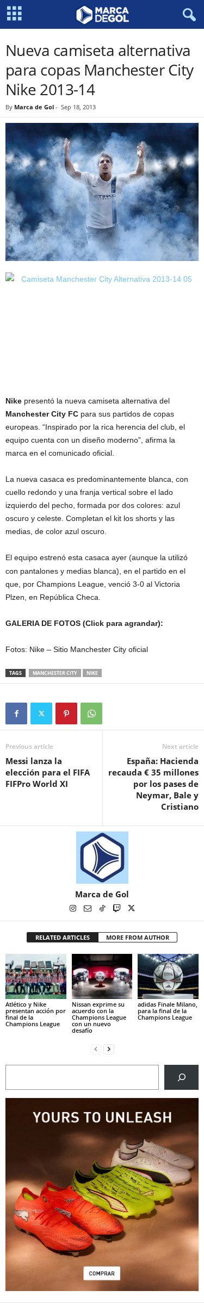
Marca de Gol (34, 107)
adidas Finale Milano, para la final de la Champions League (167, 1010)
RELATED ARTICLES (62, 937)
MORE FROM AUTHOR (137, 937)
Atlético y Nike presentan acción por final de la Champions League (35, 1014)
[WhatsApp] (91, 713)
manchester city (55, 673)
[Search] (181, 1077)
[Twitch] (117, 909)
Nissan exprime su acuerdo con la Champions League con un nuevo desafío (99, 1017)
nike (92, 673)
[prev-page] (95, 1048)
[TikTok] (103, 909)
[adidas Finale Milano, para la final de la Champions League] (168, 976)
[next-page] (108, 1048)
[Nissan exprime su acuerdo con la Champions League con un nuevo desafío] (102, 976)
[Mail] (88, 909)
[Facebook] (16, 713)
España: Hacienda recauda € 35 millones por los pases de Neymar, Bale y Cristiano (153, 783)
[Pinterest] (66, 713)
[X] (41, 713)
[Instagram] (73, 909)
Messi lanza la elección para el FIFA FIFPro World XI (47, 772)
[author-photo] (102, 858)
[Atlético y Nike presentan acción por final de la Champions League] (35, 976)
